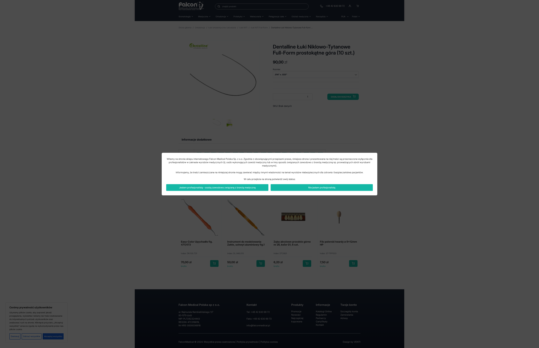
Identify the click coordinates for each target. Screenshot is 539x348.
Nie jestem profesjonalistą (321, 187)
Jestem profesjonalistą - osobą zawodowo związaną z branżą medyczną (217, 187)
